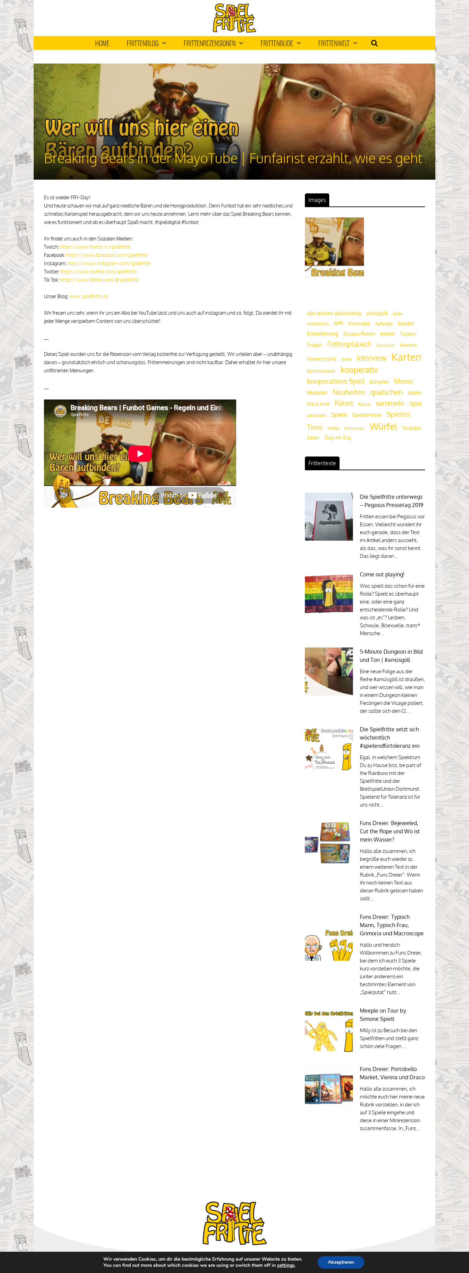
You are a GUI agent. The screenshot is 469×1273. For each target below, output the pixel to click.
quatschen (386, 391)
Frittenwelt (334, 43)
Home (102, 43)
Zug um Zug (338, 437)
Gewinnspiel (321, 358)
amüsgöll (377, 313)
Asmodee (359, 323)
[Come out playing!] (329, 616)
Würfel (383, 426)
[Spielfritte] (234, 31)
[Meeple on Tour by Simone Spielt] (329, 1053)
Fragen (314, 344)
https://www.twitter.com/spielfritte (99, 271)
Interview (371, 357)
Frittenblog (143, 43)
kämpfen (379, 382)
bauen (406, 323)
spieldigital (316, 415)
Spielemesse (366, 414)
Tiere (314, 427)
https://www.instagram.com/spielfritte (108, 263)
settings (286, 1265)
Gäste (346, 359)
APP (338, 323)
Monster (317, 392)
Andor (398, 313)
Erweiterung (322, 333)
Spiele (339, 414)
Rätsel (344, 403)
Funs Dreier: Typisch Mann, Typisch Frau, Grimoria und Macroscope (392, 925)
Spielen (398, 414)
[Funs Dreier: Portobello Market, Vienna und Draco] (329, 1111)
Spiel (416, 403)
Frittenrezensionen (210, 43)
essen (387, 333)
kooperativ (359, 369)
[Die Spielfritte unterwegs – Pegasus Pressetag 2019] (329, 539)
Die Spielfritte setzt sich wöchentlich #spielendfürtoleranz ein (390, 737)
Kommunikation (321, 371)
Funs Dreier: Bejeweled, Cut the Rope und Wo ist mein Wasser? (390, 831)
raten (415, 392)
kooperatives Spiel (336, 381)
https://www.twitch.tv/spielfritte (95, 247)
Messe (403, 381)
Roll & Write (318, 404)
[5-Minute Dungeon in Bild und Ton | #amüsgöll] (329, 694)
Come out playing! (382, 574)
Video (333, 428)
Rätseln (364, 404)
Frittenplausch (349, 344)
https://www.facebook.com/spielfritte (107, 255)
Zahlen (313, 437)
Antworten (318, 323)
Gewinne (408, 345)
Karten (406, 356)
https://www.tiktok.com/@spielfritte (99, 280)
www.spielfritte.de (88, 296)
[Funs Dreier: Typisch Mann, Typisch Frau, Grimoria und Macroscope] (329, 959)
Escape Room (359, 333)
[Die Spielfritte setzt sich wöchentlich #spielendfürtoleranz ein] (329, 771)
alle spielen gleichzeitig (334, 313)
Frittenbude (277, 43)
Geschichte (385, 345)
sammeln (390, 403)
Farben (407, 334)
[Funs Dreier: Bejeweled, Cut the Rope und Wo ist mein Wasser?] (329, 865)
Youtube (411, 428)
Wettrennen (354, 428)
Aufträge (384, 323)
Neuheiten (349, 392)
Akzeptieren (341, 1262)
